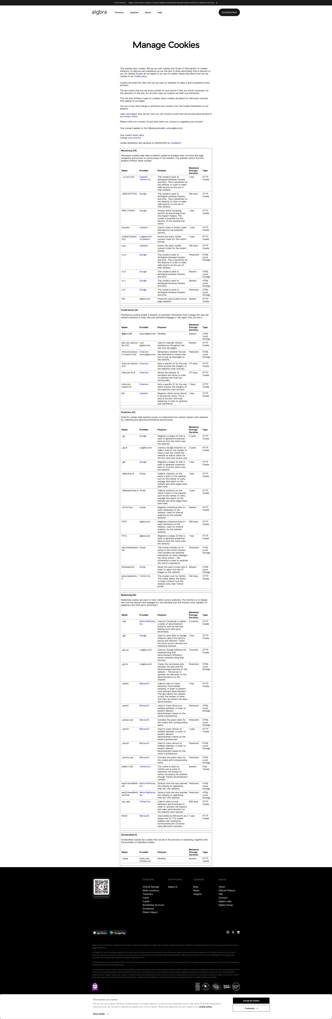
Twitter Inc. (145, 179)
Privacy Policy (130, 116)
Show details (99, 1014)
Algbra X (172, 886)
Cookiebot (176, 143)
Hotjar (143, 473)
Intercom (144, 352)
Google (143, 193)
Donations (148, 908)
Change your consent (130, 137)
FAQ (221, 894)
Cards (146, 897)
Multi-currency (151, 890)
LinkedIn (144, 177)
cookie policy (205, 1007)
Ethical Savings (151, 886)
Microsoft (144, 683)
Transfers (148, 894)
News (196, 890)
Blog (195, 886)
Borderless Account (153, 905)
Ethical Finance (227, 890)
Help (160, 12)
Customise (250, 1008)
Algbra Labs (225, 901)
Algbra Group (226, 905)
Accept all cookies (251, 1001)
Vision (222, 886)
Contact (223, 897)
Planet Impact (150, 912)
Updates (134, 12)
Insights (197, 894)
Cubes (146, 901)
